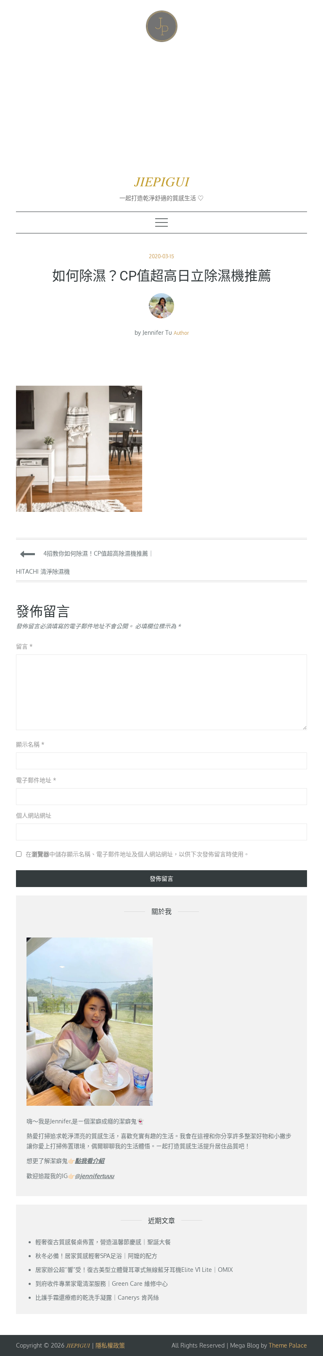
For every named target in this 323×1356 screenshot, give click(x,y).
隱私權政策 (110, 1345)
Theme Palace (288, 1345)
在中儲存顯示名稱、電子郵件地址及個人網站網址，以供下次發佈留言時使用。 (137, 854)
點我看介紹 (89, 1160)
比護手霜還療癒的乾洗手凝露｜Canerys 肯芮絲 (97, 1297)
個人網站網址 (33, 815)
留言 (24, 646)
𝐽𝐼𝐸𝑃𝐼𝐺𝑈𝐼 (161, 182)
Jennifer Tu (157, 332)
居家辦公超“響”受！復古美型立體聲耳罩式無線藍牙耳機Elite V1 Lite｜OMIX (134, 1269)
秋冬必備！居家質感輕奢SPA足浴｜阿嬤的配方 (96, 1255)
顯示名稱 (30, 744)
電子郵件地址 (36, 780)
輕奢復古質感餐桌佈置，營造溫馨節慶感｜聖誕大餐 (103, 1241)
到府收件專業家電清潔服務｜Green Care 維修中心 (101, 1283)
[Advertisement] (161, 107)
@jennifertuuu (94, 1175)
